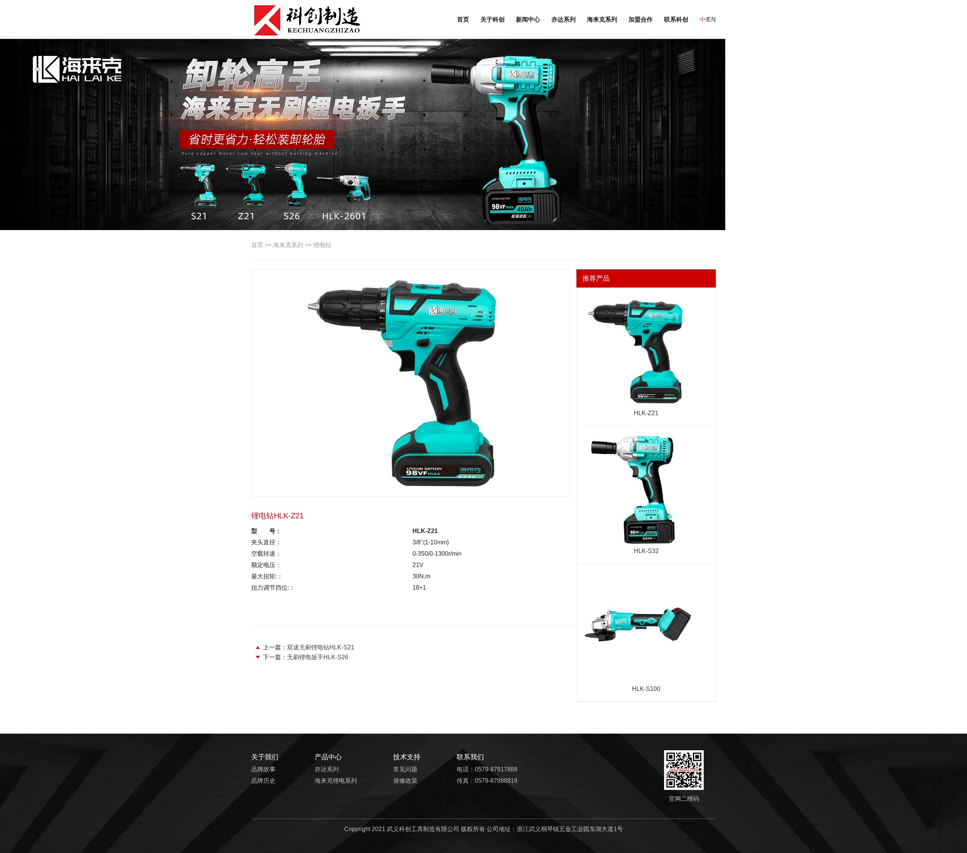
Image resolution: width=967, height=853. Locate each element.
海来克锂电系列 (336, 780)
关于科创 (492, 19)
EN (711, 19)
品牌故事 (263, 769)
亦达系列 (563, 19)
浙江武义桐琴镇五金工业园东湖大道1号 (570, 829)
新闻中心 (528, 19)
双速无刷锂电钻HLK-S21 (320, 647)
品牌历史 (263, 780)
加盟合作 (641, 19)
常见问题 (405, 769)
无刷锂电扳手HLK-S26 (317, 657)
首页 (463, 19)
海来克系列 (602, 19)
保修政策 (405, 780)
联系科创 (676, 19)
